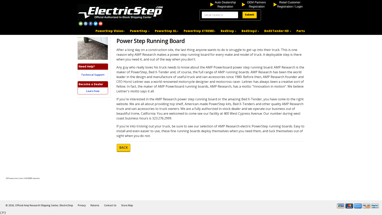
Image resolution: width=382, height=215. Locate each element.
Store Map (127, 205)
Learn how (92, 91)
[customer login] (289, 4)
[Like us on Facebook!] (91, 23)
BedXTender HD (277, 31)
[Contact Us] (81, 23)
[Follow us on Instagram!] (86, 23)
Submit (249, 14)
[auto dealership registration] (225, 4)
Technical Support (92, 74)
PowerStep (139, 31)
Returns (95, 205)
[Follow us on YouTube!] (100, 23)
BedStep (228, 31)
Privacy (82, 205)
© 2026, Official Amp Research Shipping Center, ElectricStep (39, 205)
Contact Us (110, 205)
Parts (300, 31)
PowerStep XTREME (199, 31)
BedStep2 (249, 31)
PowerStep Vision (109, 31)
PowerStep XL (166, 31)
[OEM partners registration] (257, 4)
